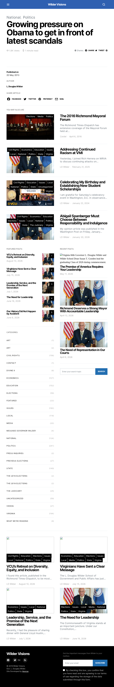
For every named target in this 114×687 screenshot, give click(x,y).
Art (9, 348)
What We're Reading (17, 521)
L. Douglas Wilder (15, 86)
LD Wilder (64, 167)
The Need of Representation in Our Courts (82, 351)
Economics (27, 149)
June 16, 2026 (13, 301)
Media (40, 116)
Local (13, 154)
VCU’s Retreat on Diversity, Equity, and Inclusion (21, 255)
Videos (10, 506)
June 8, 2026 (13, 317)
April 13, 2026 (66, 315)
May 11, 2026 (66, 274)
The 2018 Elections (17, 483)
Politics (29, 17)
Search (101, 371)
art (9, 340)
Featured (12, 401)
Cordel (63, 136)
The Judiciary (36, 225)
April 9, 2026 (66, 357)
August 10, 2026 (15, 261)
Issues (50, 149)
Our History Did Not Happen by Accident (21, 312)
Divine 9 (11, 370)
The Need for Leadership (20, 297)
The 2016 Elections (17, 476)
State (40, 154)
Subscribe (100, 663)
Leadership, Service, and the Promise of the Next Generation (21, 285)
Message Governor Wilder (21, 431)
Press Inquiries (15, 453)
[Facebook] (8, 660)
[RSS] (25, 660)
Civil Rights (13, 149)
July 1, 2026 (12, 291)
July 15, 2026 (13, 275)
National (14, 17)
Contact (11, 363)
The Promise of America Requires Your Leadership (81, 268)
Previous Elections (17, 461)
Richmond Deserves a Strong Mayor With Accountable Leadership (83, 310)
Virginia (49, 154)
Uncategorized (45, 187)
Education (39, 149)
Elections (30, 116)
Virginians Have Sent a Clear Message (21, 270)
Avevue (25, 671)
